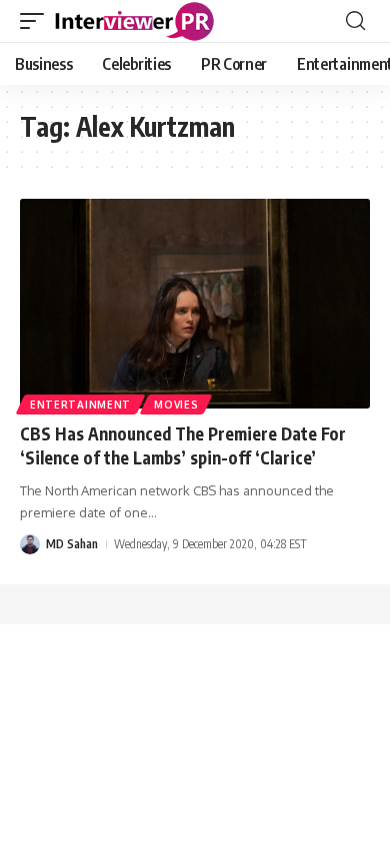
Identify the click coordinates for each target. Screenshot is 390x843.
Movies (176, 405)
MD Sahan (72, 543)
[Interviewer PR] (135, 21)
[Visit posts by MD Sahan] (30, 544)
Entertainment (80, 405)
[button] (37, 21)
